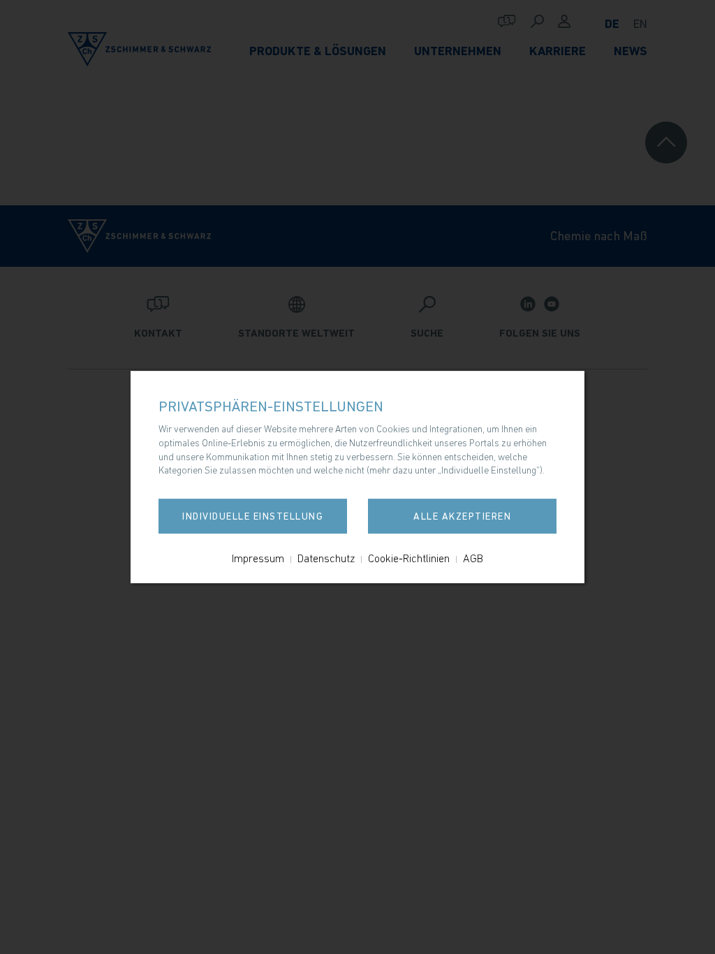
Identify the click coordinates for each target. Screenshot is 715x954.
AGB (473, 558)
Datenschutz (326, 558)
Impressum (258, 558)
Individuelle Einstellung (252, 516)
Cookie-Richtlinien (409, 558)
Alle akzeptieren (462, 516)
